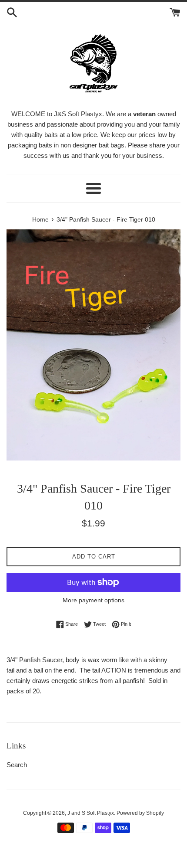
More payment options (93, 600)
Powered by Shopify (140, 813)
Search (17, 764)
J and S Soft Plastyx (90, 813)
